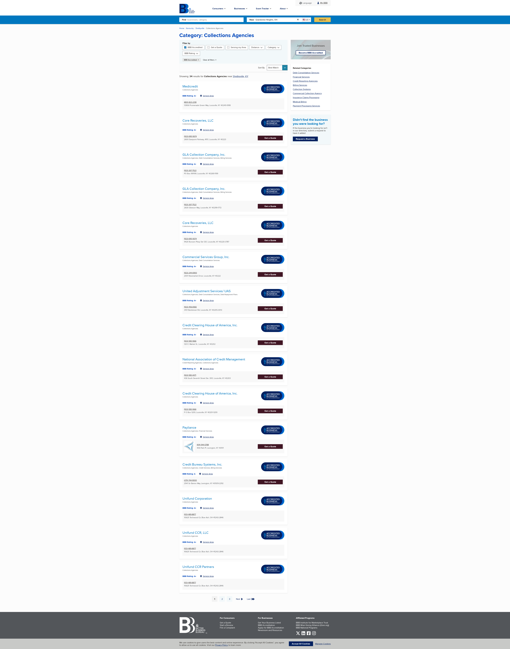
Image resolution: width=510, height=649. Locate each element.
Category (272, 47)
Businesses (239, 8)
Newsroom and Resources (270, 630)
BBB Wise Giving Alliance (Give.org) (312, 625)
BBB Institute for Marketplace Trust (312, 622)
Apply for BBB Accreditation (271, 627)
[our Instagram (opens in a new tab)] (314, 634)
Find (184, 19)
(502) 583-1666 (190, 341)
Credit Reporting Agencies (305, 81)
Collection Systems (302, 89)
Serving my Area (238, 47)
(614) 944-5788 (203, 445)
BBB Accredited (195, 47)
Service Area (208, 95)
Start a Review (226, 625)
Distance (255, 47)
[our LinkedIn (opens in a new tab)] (303, 634)
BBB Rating (189, 53)
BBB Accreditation (266, 625)
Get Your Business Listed (269, 622)
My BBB (324, 3)
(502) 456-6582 (190, 307)
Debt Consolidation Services (306, 72)
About (283, 8)
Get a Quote (216, 47)
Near (251, 19)
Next (238, 599)
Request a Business (305, 138)
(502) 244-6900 (190, 273)
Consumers (217, 8)
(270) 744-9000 (190, 480)
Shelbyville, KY (240, 76)
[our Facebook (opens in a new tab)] (309, 634)
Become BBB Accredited (311, 52)
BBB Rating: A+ (189, 95)
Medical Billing (300, 101)
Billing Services (300, 85)
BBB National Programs (306, 627)
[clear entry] (299, 19)
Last (249, 599)
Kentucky (190, 28)
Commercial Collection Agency (307, 93)
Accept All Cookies (301, 643)
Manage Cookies (323, 643)
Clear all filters (208, 60)
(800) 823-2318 (190, 102)
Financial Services (301, 76)
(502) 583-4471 (190, 375)
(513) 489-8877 (190, 514)
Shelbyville (200, 28)
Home (181, 28)
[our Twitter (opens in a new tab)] (298, 634)
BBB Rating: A (188, 473)
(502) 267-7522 (190, 170)
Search (322, 19)
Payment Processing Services (306, 105)
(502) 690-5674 (190, 136)
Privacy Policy (221, 645)
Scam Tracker (262, 8)
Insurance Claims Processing (306, 97)
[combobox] (215, 19)
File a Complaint (227, 627)
